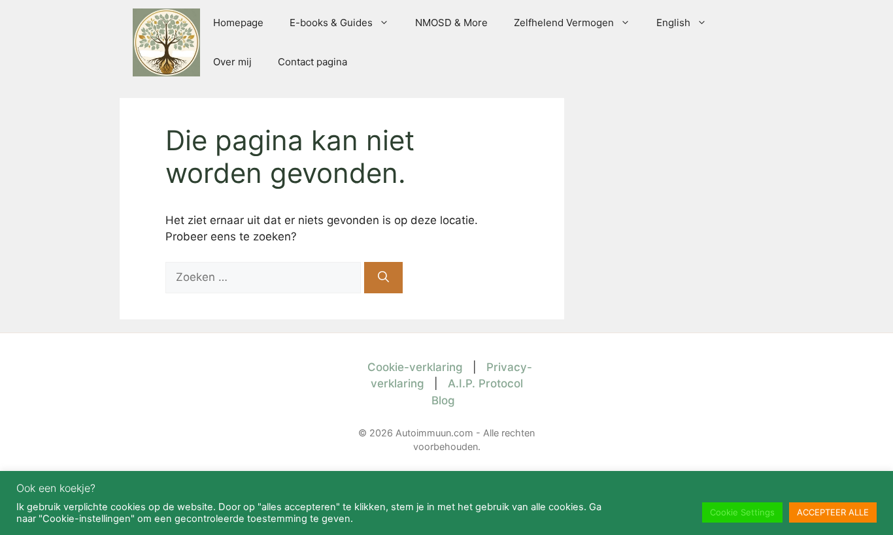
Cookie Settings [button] (742, 512)
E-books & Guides (331, 22)
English (673, 22)
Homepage (238, 22)
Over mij (232, 62)
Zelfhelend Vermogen (564, 22)
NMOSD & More (451, 22)
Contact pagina (312, 62)
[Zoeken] (383, 277)
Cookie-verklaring (415, 367)
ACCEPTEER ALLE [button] (833, 512)
